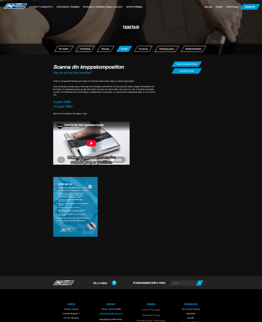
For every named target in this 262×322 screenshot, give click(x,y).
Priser (219, 7)
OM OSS (208, 7)
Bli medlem (64, 49)
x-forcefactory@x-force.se (111, 313)
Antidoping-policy (166, 49)
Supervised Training (68, 7)
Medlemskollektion (194, 49)
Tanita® (124, 49)
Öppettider (232, 7)
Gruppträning (134, 7)
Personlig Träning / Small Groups (103, 7)
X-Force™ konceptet (41, 7)
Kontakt (190, 318)
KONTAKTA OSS (186, 71)
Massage (105, 49)
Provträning (85, 49)
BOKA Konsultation (186, 64)
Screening (143, 49)
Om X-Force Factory (191, 309)
